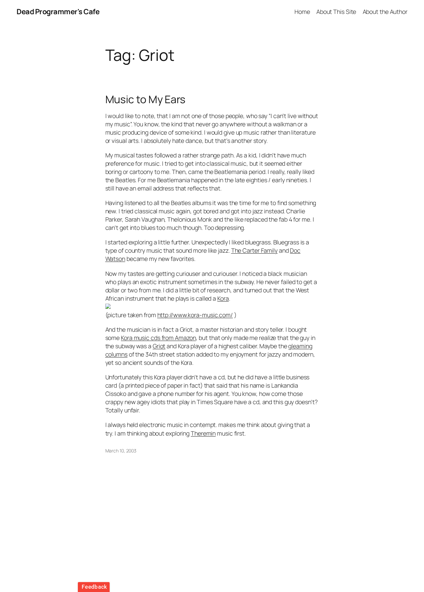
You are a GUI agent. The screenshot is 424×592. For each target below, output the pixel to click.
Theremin (203, 433)
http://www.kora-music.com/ (195, 315)
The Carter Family (254, 250)
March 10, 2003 (121, 450)
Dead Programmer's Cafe (58, 12)
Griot (159, 346)
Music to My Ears (145, 100)
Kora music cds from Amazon (158, 338)
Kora (223, 298)
